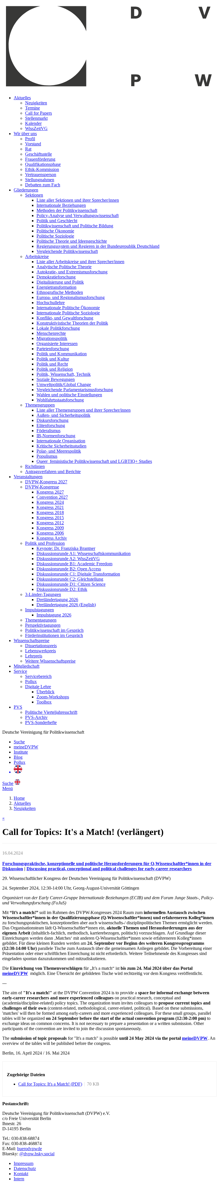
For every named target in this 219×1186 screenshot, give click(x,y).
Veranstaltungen (28, 476)
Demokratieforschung (56, 277)
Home (19, 798)
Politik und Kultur (52, 358)
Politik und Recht (52, 364)
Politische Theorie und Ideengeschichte (71, 241)
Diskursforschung (52, 420)
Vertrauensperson (40, 174)
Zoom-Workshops (52, 696)
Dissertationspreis (41, 645)
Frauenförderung (40, 159)
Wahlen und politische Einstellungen (69, 394)
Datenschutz (25, 1168)
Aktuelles (22, 97)
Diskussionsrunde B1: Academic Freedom (74, 563)
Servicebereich (38, 676)
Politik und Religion (54, 369)
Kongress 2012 (50, 522)
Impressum (23, 1163)
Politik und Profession (45, 543)
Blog (18, 757)
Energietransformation (56, 287)
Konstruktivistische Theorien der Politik (72, 323)
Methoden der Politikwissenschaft (66, 210)
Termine (32, 108)
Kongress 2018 (50, 512)
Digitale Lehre (38, 686)
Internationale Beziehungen (61, 205)
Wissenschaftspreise (31, 640)
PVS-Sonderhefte (41, 722)
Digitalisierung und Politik (60, 282)
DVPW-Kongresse (42, 486)
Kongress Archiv (51, 538)
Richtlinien (35, 466)
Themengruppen (40, 405)
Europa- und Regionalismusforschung (70, 297)
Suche (19, 741)
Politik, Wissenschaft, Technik (63, 374)
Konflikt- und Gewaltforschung (64, 317)
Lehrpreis (33, 655)
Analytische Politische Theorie (64, 266)
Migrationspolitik (51, 338)
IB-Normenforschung (55, 435)
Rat (28, 149)
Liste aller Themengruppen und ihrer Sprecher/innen (83, 410)
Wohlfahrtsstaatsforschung (60, 399)
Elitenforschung (50, 425)
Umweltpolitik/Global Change (63, 384)
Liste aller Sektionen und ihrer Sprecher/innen (77, 200)
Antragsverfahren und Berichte (53, 471)
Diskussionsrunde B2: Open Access (68, 568)
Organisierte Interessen (57, 343)
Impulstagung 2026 (53, 614)
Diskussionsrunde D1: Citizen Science (71, 584)
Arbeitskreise (37, 256)
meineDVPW (26, 746)
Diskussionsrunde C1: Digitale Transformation (78, 574)
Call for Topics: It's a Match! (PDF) (50, 1084)
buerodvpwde (29, 1148)
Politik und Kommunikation (61, 353)
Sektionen (34, 195)
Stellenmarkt (36, 118)
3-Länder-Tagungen (43, 594)
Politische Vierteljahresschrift (51, 712)
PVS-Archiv (36, 717)
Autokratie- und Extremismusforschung (72, 271)
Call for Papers (38, 113)
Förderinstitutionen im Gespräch (54, 635)
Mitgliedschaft (26, 666)
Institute (21, 752)
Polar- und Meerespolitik (58, 451)
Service (20, 671)
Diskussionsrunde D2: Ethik (61, 589)
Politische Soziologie (55, 236)
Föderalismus (48, 430)
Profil (30, 138)
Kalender (33, 123)
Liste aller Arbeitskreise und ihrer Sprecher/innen (80, 261)
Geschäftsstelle (38, 154)
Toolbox (44, 702)
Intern (19, 1178)
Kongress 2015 (50, 517)
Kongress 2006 (50, 533)
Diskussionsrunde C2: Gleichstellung (69, 579)
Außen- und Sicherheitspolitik (63, 415)
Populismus (46, 456)
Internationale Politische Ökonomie (68, 307)
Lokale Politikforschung (58, 328)
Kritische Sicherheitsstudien (61, 446)
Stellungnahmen (39, 179)
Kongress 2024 (50, 502)
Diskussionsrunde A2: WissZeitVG (68, 558)
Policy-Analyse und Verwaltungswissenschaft (77, 215)
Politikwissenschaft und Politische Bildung (74, 225)
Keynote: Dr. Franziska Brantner (65, 548)
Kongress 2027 (50, 492)
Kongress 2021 (50, 507)
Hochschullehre (50, 302)
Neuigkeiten (36, 102)
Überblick (45, 691)
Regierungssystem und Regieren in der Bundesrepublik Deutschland (97, 246)
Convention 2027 (52, 497)
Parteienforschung (52, 348)
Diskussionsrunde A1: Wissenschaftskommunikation (83, 553)
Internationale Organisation (60, 440)
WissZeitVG (36, 128)
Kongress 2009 (50, 527)
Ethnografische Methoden (59, 292)
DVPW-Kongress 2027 (46, 481)
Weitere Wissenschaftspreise (50, 661)
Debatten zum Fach (42, 184)
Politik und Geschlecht (56, 220)
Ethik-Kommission (42, 169)
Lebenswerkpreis (40, 650)
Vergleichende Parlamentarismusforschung (74, 389)
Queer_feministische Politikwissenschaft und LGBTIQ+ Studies (94, 461)
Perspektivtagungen (42, 625)
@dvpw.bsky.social (36, 1153)
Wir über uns (25, 133)
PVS (18, 707)
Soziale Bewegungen (55, 379)
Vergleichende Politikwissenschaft (67, 251)
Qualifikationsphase (43, 164)
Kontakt (21, 1173)
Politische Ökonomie (55, 230)
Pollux (31, 681)
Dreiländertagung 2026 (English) (66, 604)
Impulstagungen (39, 609)
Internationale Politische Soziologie (68, 312)
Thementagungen (40, 620)
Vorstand (33, 143)
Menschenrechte (51, 333)
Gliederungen (26, 189)
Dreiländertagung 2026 (57, 599)
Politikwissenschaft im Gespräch (54, 630)
